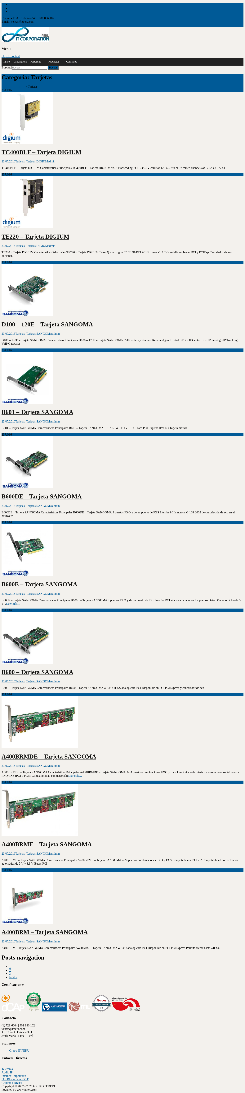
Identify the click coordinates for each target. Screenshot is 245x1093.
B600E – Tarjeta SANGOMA (39, 584)
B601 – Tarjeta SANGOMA (37, 412)
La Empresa (20, 61)
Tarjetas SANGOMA (39, 333)
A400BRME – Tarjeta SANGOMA (47, 844)
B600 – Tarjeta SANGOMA (37, 672)
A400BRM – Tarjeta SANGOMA (45, 932)
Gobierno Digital (12, 1082)
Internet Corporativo (14, 1075)
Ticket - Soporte (11, 25)
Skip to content (11, 56)
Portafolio (35, 61)
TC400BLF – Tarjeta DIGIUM (41, 152)
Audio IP (7, 1072)
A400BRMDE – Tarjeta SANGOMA (49, 756)
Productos (53, 61)
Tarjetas (20, 161)
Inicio (6, 61)
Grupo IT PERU (19, 1050)
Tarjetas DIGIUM (37, 161)
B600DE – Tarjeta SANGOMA (42, 496)
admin (51, 161)
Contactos (71, 61)
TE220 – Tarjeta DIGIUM (35, 236)
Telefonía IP (9, 1069)
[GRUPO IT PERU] (25, 41)
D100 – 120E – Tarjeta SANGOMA (47, 324)
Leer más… (13, 603)
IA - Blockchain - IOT (15, 1079)
